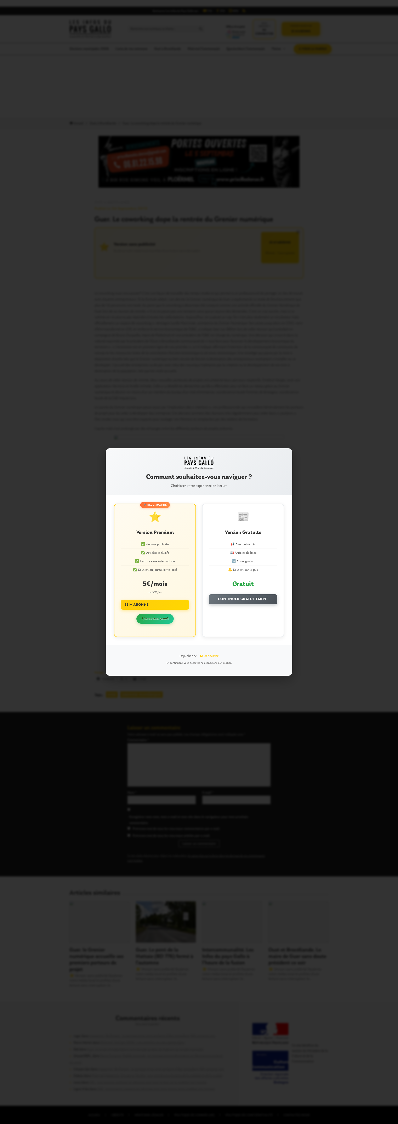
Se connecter (209, 656)
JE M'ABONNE (137, 605)
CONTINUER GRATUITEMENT (243, 599)
